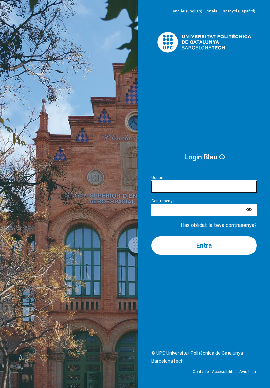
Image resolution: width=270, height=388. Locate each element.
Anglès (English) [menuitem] (187, 11)
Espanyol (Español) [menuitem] (238, 11)
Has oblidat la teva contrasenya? (219, 225)
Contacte (201, 371)
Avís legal (248, 371)
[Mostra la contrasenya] (249, 210)
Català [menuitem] (211, 11)
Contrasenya (163, 201)
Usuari (157, 177)
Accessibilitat (224, 371)
